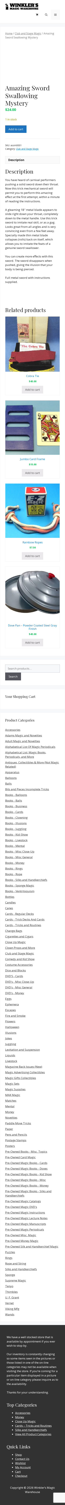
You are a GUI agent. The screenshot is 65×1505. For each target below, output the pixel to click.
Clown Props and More (20, 948)
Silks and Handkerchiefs (21, 1269)
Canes (9, 908)
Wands (9, 1314)
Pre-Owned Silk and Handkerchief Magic (31, 1246)
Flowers (10, 1021)
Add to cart (15, 129)
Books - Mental (15, 846)
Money (9, 1112)
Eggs (8, 999)
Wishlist (20, 1463)
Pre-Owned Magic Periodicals (24, 1229)
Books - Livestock (16, 840)
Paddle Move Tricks (18, 1123)
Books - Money (14, 863)
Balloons (11, 778)
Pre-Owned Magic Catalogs (23, 1201)
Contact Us (22, 1459)
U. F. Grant (12, 1297)
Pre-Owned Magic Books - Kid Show (28, 1174)
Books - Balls (13, 800)
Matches (10, 1101)
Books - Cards (14, 812)
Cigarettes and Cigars (19, 936)
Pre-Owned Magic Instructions (25, 1212)
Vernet (9, 1303)
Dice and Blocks (15, 970)
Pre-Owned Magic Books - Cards (26, 1163)
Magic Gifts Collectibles (20, 1078)
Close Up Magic (15, 942)
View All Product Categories (33, 1434)
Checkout (21, 1476)
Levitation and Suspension (22, 1050)
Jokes (8, 1038)
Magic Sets (12, 1084)
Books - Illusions (16, 823)
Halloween (12, 1027)
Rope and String (15, 1263)
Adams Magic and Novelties (23, 735)
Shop (18, 1455)
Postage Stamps (15, 1140)
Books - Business (16, 806)
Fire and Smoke (15, 1016)
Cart (18, 1472)
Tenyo (9, 1286)
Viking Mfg (12, 1309)
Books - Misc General (19, 857)
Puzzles (10, 1252)
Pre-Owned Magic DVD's (21, 1207)
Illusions (10, 1033)
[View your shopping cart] (37, 15)
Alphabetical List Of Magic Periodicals (30, 747)
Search (13, 676)
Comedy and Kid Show (19, 959)
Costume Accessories (19, 965)
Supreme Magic (15, 1280)
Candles (10, 902)
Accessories (12, 730)
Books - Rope (13, 874)
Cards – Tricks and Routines (33, 1426)
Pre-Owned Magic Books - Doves (26, 1168)
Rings (8, 1258)
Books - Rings (14, 868)
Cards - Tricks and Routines (23, 925)
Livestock (11, 1061)
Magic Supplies (15, 1089)
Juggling (10, 1044)
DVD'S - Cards (14, 976)
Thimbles (11, 1292)
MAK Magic (12, 1095)
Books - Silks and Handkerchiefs (26, 880)
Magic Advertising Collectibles (25, 1072)
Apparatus (12, 772)
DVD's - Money (14, 993)
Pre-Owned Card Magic (20, 1157)
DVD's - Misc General (18, 987)
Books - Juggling (15, 829)
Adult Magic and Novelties (22, 741)
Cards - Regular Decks (19, 914)
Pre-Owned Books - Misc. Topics (26, 1151)
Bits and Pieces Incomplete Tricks (27, 789)
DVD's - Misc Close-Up (19, 982)
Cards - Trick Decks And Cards (24, 919)
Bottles (9, 897)
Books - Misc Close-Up (19, 851)
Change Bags (13, 931)
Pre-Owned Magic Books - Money (27, 1185)
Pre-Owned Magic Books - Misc (25, 1180)
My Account (23, 1467)
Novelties (11, 1118)
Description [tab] (16, 160)
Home (8, 33)
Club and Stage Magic (28, 33)
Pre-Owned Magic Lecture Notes (26, 1218)
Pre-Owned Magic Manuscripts (25, 1224)
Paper (9, 1129)
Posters (10, 1146)
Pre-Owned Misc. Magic (20, 1235)
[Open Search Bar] (46, 15)
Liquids (10, 1055)
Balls (8, 783)
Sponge (10, 1275)
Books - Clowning (16, 817)
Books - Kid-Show (16, 834)
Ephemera (12, 1004)
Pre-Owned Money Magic (21, 1241)
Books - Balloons (16, 795)
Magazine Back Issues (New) (23, 1067)
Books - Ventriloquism (19, 891)
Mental (9, 1106)
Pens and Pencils (16, 1134)
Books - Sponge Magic (19, 885)
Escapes (10, 1010)
